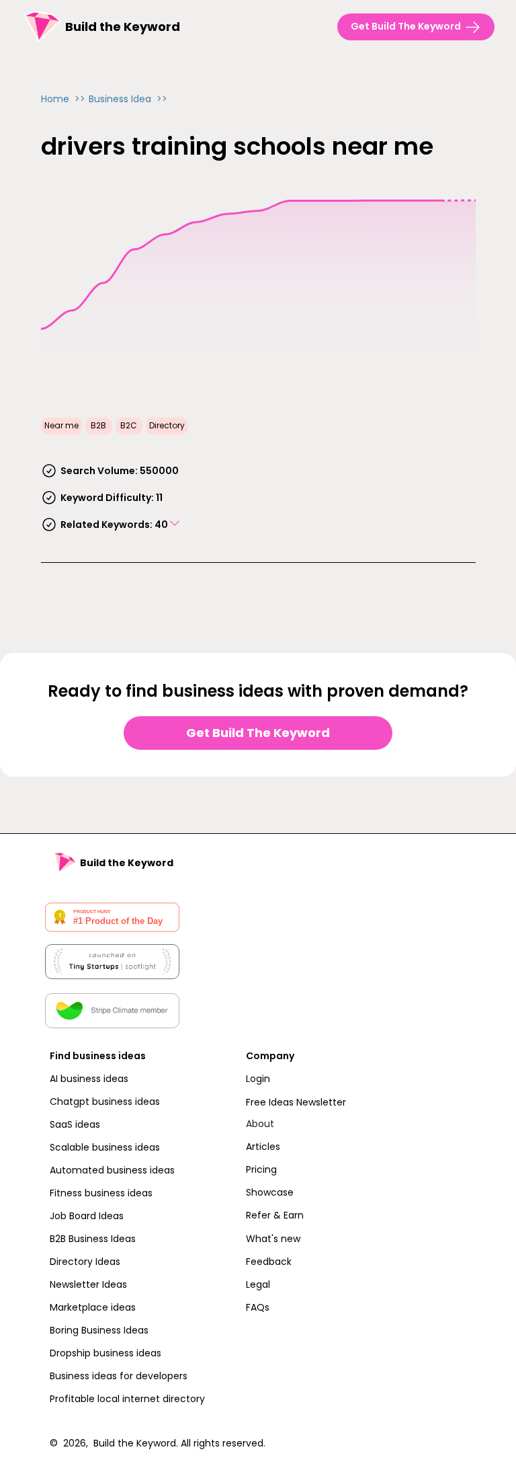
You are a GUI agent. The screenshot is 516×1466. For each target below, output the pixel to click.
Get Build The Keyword (258, 732)
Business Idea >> (128, 99)
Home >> (63, 99)
